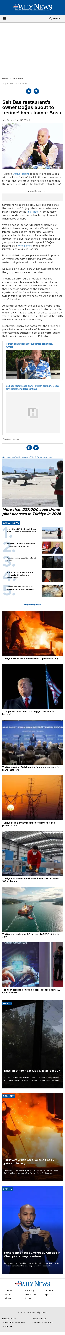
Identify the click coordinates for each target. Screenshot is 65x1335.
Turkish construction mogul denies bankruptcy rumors (29, 345)
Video (8, 1298)
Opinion (49, 1291)
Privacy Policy (9, 1319)
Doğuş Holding (21, 174)
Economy (18, 78)
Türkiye (8, 1291)
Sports (48, 1295)
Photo (28, 1298)
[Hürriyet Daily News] (32, 7)
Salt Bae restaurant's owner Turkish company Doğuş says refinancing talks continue (32, 387)
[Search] (50, 18)
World (8, 1295)
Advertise (7, 1327)
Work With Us (39, 1319)
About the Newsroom (13, 1323)
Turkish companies (10, 439)
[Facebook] (28, 91)
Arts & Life (30, 1295)
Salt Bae (33, 212)
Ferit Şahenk (25, 246)
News (5, 78)
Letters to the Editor (43, 1323)
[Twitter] (36, 91)
